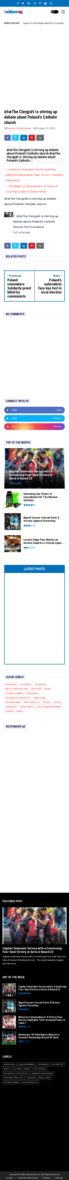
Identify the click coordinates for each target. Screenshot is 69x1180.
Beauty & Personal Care (17, 689)
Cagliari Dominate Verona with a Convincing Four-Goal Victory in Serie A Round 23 (32, 950)
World (20, 711)
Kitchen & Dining (13, 702)
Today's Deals (26, 707)
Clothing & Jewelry (14, 693)
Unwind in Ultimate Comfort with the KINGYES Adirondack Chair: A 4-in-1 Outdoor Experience (34, 175)
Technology (11, 707)
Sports (57, 702)
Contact (9, 1178)
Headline (31, 1078)
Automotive (40, 684)
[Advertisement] (34, 64)
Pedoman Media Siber (28, 1178)
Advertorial (11, 684)
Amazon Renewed (26, 1064)
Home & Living (39, 698)
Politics (47, 702)
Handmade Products (13, 1078)
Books (47, 689)
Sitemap (59, 1178)
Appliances (26, 684)
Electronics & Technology (18, 698)
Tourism (9, 711)
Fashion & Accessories (42, 1073)
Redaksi (46, 1178)
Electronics (32, 693)
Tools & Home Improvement (49, 707)
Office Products (31, 702)
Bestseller (36, 689)
